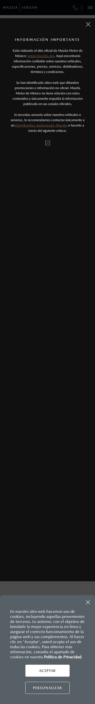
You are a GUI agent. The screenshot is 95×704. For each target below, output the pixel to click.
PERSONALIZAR (47, 688)
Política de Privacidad (62, 657)
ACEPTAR (47, 671)
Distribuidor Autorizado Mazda (41, 125)
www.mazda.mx (41, 56)
